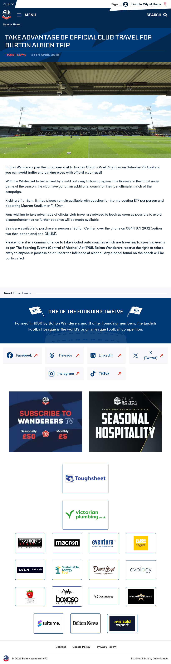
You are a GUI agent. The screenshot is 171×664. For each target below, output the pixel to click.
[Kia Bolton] (30, 570)
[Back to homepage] (6, 14)
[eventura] (104, 543)
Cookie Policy (81, 646)
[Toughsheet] (85, 479)
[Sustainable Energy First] (67, 570)
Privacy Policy (106, 646)
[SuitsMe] (49, 623)
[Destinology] (104, 596)
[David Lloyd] (104, 570)
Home (16, 24)
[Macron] (67, 543)
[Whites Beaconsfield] (30, 596)
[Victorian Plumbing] (85, 515)
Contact (60, 646)
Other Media (160, 658)
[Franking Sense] (30, 543)
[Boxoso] (67, 596)
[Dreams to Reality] (141, 596)
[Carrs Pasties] (141, 543)
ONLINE (50, 234)
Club (6, 4)
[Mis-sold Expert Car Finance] (122, 623)
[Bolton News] (85, 623)
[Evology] (141, 569)
